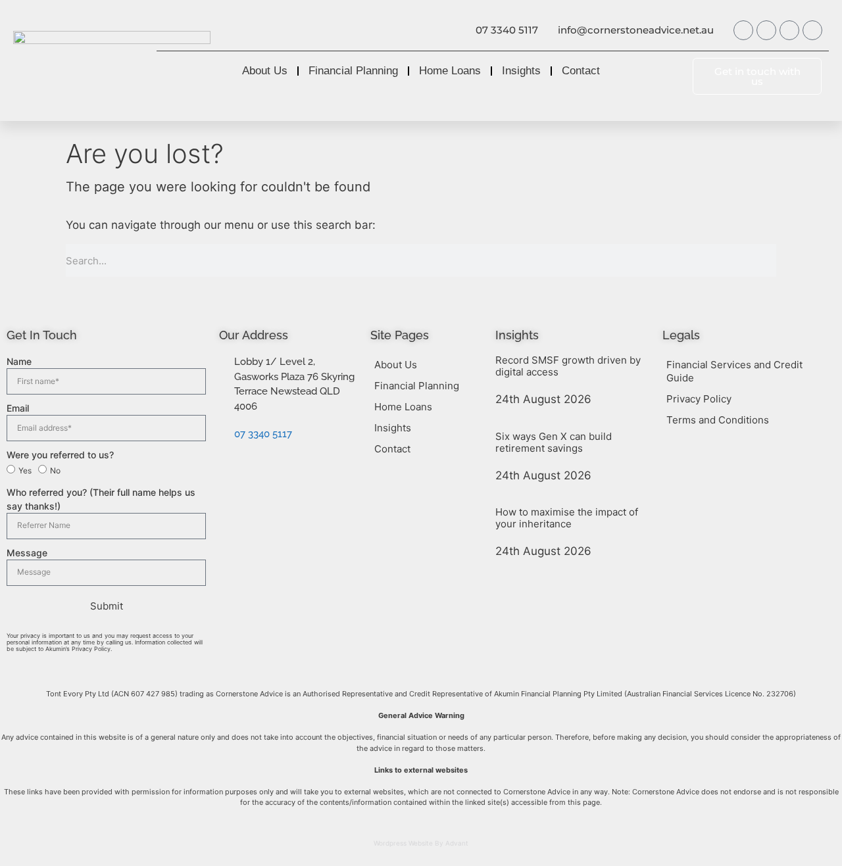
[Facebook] (743, 30)
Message (27, 552)
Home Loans (450, 70)
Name (19, 361)
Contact (581, 70)
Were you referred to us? (60, 454)
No (55, 470)
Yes (25, 470)
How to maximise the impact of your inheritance (566, 518)
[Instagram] (789, 30)
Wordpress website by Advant (421, 843)
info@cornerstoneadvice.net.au (636, 30)
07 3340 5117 (507, 30)
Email (18, 408)
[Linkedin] (812, 30)
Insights (521, 70)
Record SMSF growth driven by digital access (568, 366)
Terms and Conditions (717, 420)
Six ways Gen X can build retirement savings (553, 442)
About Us (264, 70)
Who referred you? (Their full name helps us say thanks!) (101, 499)
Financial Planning (353, 70)
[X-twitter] (766, 30)
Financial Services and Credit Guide (734, 371)
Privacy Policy (698, 399)
